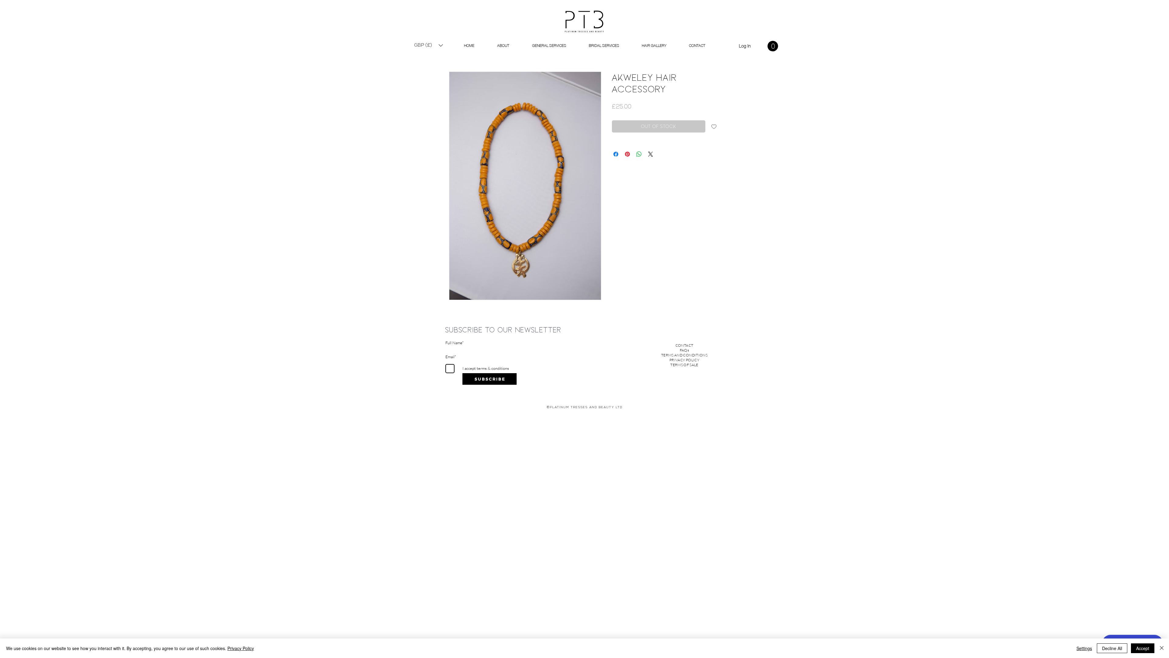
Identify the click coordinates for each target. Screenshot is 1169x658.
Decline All (1112, 648)
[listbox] (428, 45)
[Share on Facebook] (616, 154)
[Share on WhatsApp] (639, 154)
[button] (428, 45)
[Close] (1161, 648)
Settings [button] (1084, 648)
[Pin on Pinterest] (627, 154)
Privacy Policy (240, 648)
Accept (1142, 648)
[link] (772, 46)
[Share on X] (650, 154)
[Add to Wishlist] (714, 126)
